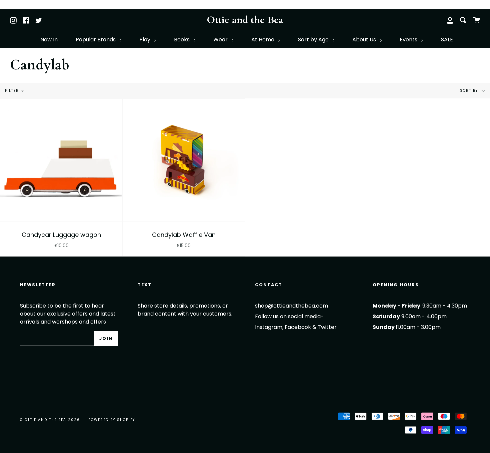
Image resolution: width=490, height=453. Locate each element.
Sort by (470, 90)
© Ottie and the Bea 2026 (50, 419)
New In (49, 39)
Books (182, 39)
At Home (263, 39)
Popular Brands (96, 39)
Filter (12, 90)
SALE (447, 39)
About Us (364, 39)
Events (409, 39)
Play (145, 39)
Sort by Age (314, 39)
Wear (221, 39)
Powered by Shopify (111, 419)
